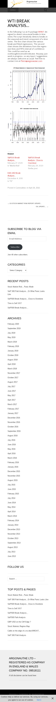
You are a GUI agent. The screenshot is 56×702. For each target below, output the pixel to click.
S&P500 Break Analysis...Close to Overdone (25, 604)
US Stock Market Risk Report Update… (25, 203)
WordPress (38, 694)
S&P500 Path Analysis (17, 617)
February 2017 (13, 409)
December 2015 (14, 471)
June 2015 (12, 489)
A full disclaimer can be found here (22, 675)
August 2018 (13, 360)
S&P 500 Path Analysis (17, 635)
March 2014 (12, 516)
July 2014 (11, 498)
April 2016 (11, 453)
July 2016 (11, 440)
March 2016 (12, 458)
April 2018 (11, 364)
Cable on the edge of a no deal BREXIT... (24, 631)
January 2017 (13, 413)
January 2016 (13, 467)
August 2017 (13, 382)
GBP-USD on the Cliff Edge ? (19, 622)
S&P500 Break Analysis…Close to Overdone (35, 160)
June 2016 (12, 445)
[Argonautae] (28, 4)
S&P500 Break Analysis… (18, 308)
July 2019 (11, 333)
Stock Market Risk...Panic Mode (20, 595)
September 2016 (14, 431)
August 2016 (13, 436)
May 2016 (11, 449)
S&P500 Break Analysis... (18, 613)
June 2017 (12, 391)
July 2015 (11, 485)
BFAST (41, 32)
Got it (39, 700)
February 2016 (13, 462)
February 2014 (13, 520)
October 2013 (13, 538)
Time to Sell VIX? (15, 303)
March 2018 (12, 369)
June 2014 (12, 503)
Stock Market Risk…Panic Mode (20, 287)
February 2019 (13, 346)
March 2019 (12, 342)
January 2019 (13, 351)
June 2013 (12, 556)
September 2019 (14, 328)
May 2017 (11, 395)
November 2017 (14, 373)
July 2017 (11, 386)
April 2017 (11, 400)
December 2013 (14, 529)
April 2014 (11, 511)
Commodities (21, 188)
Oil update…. (42, 206)
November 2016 (14, 422)
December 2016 (14, 418)
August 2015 (13, 480)
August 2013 (13, 547)
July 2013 (11, 552)
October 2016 (13, 427)
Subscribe (15, 247)
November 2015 (14, 476)
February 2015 (13, 494)
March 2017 (12, 404)
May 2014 (11, 507)
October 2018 (13, 355)
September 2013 (14, 543)
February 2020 (13, 324)
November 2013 (14, 534)
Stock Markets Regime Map (19, 626)
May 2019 (11, 337)
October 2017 (13, 378)
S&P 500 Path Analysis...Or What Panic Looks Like (28, 599)
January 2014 (13, 525)
